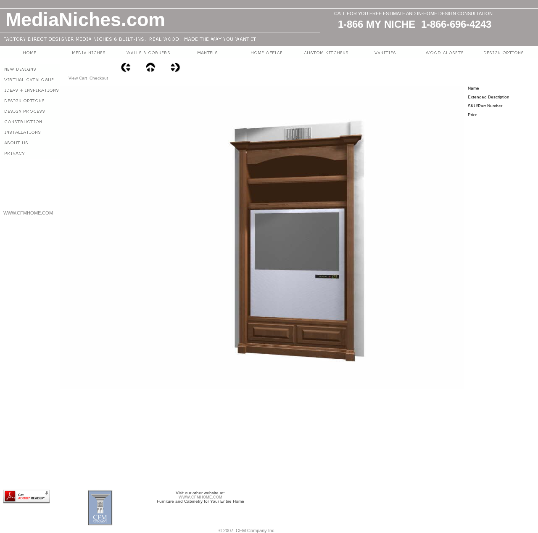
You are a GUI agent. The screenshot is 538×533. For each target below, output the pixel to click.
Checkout (99, 78)
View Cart (78, 78)
